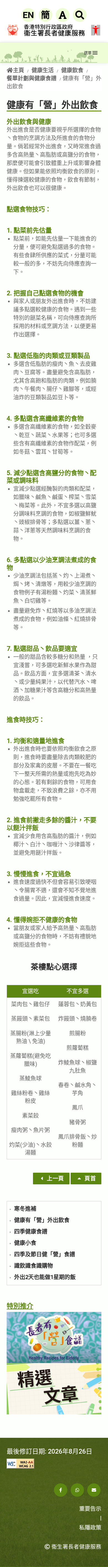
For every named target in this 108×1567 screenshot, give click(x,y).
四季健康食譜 (30, 1231)
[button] (51, 1178)
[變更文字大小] (63, 15)
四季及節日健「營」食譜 (44, 1254)
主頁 (18, 71)
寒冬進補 (25, 1208)
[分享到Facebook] (60, 1490)
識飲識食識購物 (33, 1265)
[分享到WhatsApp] (77, 1490)
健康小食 (25, 1243)
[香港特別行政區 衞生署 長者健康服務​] (42, 53)
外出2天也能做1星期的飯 (45, 1277)
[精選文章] (54, 1388)
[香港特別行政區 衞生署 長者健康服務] (54, 30)
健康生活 (43, 70)
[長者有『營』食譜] (54, 1337)
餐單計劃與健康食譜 (31, 78)
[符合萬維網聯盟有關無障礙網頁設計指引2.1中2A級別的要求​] (54, 1463)
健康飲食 (72, 70)
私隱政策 (90, 1527)
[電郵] (94, 1490)
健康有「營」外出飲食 (42, 1220)
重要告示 (90, 1509)
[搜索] (80, 15)
